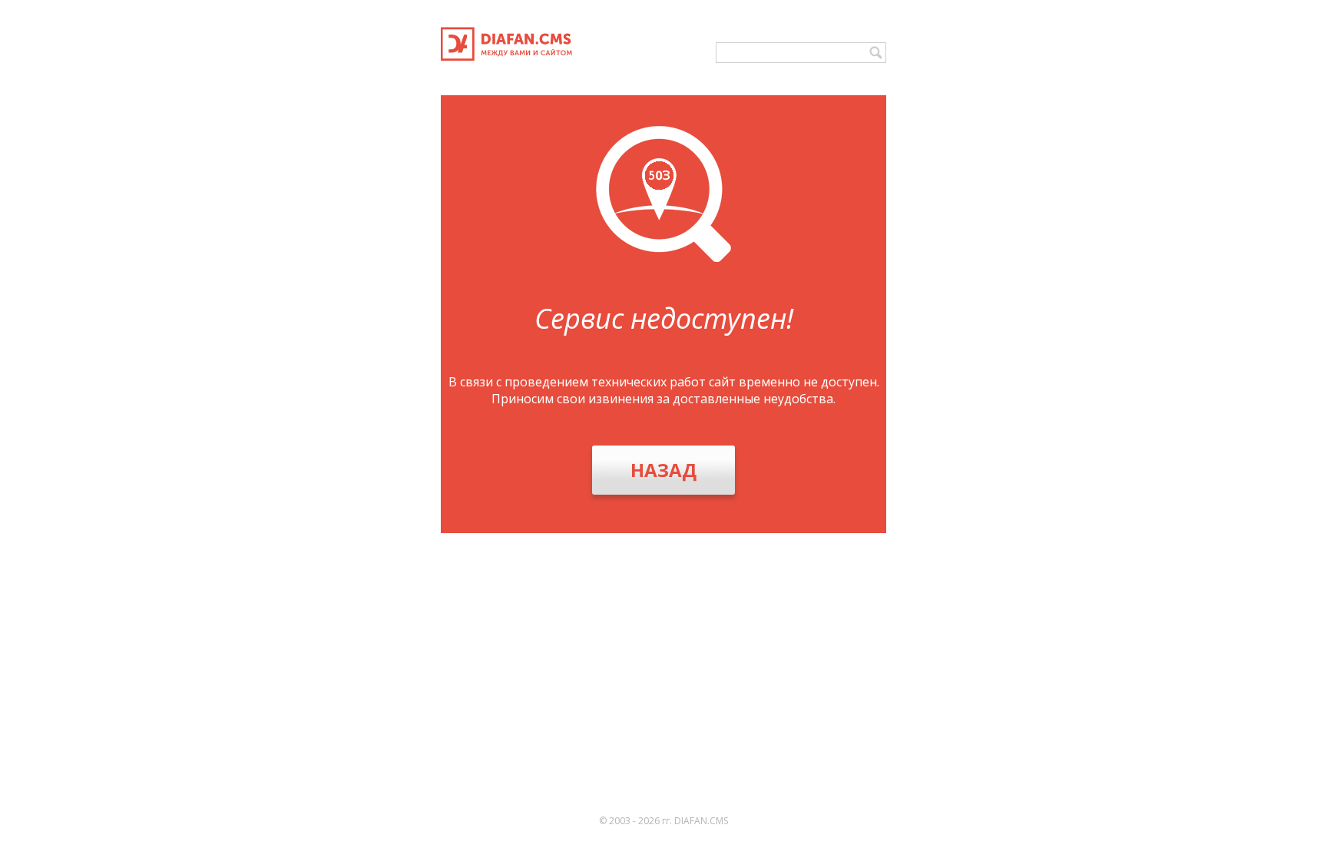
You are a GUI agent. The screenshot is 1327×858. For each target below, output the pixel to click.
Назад (663, 469)
